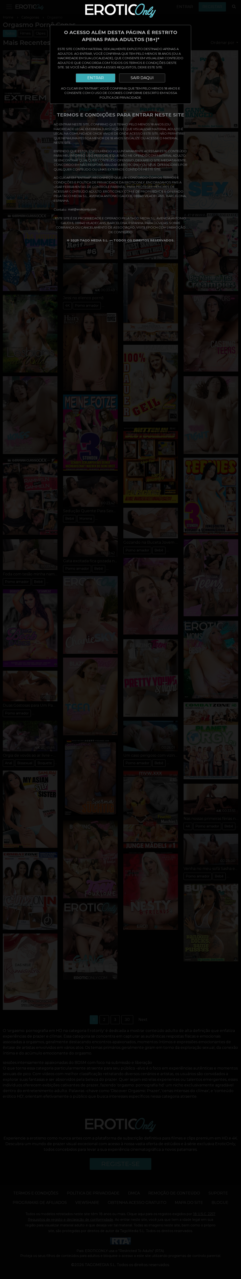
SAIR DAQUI (142, 78)
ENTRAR (95, 78)
